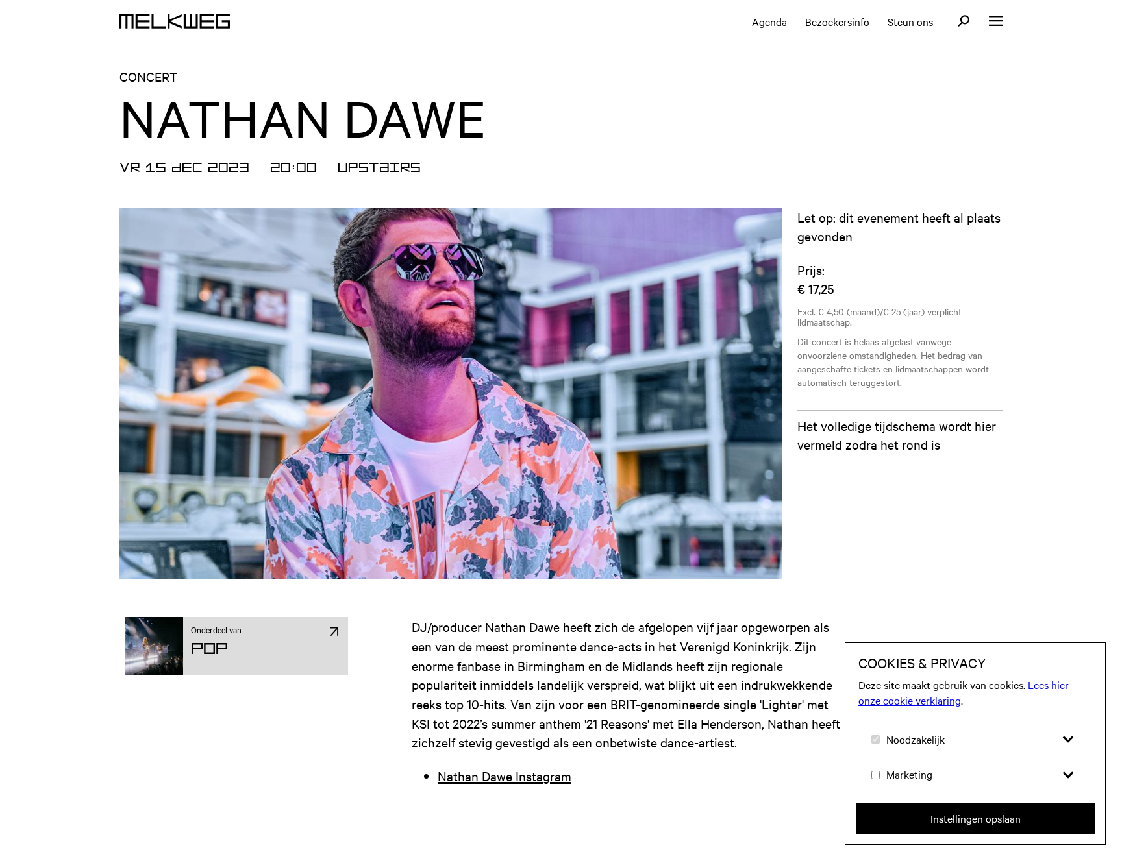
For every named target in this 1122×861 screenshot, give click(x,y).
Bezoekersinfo (837, 21)
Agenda (769, 21)
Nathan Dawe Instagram (504, 776)
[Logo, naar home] (174, 21)
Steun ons (910, 21)
